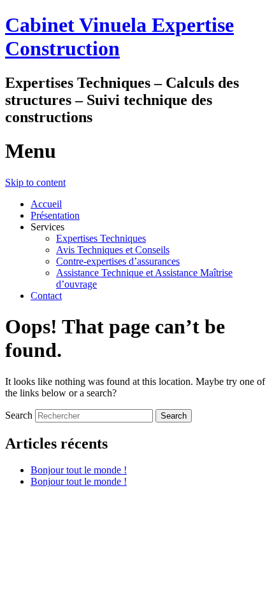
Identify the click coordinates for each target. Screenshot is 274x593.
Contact (46, 295)
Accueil (46, 204)
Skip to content (35, 182)
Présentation (55, 215)
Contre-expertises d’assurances (118, 261)
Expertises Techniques (101, 238)
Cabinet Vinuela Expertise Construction (119, 36)
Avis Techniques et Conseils (112, 249)
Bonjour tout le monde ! (79, 469)
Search (18, 415)
